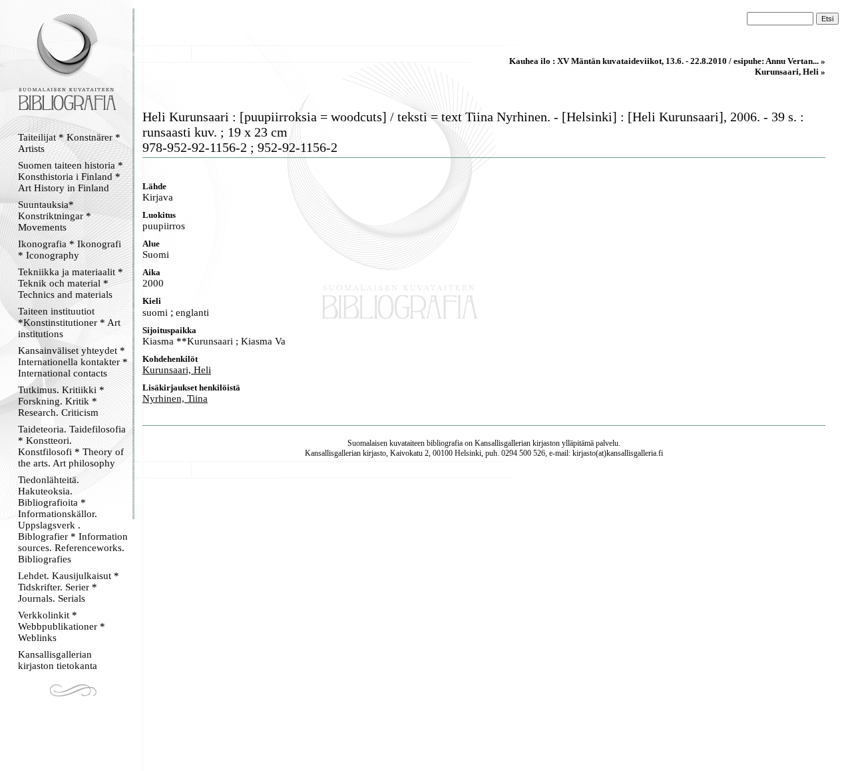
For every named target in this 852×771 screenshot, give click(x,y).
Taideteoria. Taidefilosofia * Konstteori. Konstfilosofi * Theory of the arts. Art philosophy (72, 446)
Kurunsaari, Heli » (790, 72)
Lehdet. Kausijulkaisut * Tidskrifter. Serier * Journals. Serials (68, 587)
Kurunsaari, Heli (176, 370)
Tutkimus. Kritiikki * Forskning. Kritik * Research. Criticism (61, 401)
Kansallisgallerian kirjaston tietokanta (57, 660)
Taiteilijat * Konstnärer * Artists (69, 143)
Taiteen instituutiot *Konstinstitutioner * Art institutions (69, 322)
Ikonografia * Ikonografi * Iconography (69, 250)
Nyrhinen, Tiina (175, 398)
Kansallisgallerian (503, 443)
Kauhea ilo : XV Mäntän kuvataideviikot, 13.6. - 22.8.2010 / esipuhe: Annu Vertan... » (667, 61)
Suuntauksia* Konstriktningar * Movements (54, 216)
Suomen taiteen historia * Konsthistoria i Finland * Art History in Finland (70, 176)
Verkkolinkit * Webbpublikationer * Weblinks (61, 626)
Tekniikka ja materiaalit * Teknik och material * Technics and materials (70, 283)
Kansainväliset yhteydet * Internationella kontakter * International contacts (73, 362)
